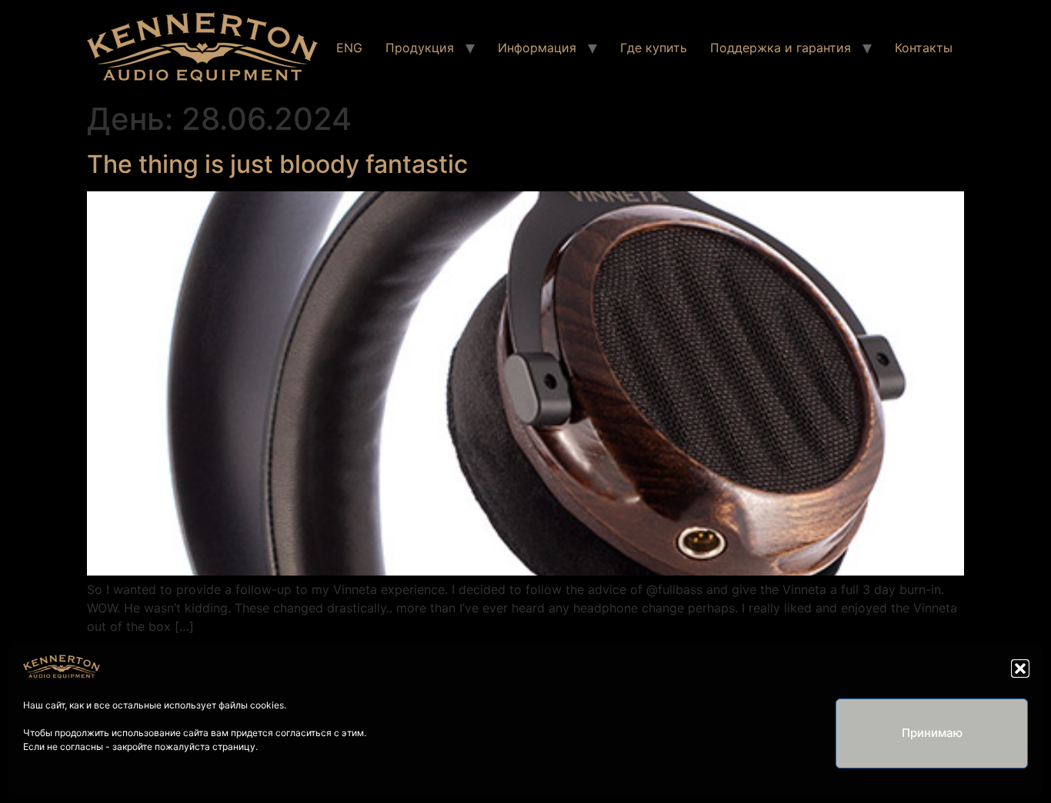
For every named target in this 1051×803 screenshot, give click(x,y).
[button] (1020, 668)
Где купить (653, 47)
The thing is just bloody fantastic (277, 164)
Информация (537, 47)
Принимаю (932, 732)
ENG (349, 47)
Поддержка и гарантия (780, 47)
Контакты (924, 47)
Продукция (419, 47)
